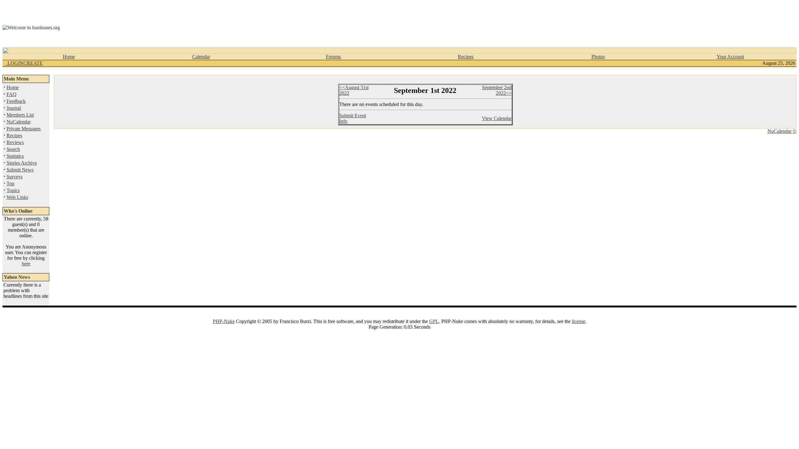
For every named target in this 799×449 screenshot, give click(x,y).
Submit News (20, 169)
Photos (598, 56)
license (578, 321)
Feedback (16, 101)
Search (13, 149)
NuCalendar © (782, 131)
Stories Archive (22, 163)
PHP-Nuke (224, 321)
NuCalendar (19, 121)
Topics (13, 190)
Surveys (14, 176)
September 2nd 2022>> (497, 90)
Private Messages (24, 128)
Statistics (15, 156)
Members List (20, 115)
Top (10, 183)
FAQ (12, 94)
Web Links (17, 197)
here (26, 263)
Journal (14, 108)
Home (69, 56)
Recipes (465, 56)
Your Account (730, 56)
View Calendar (497, 118)
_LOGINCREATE (24, 63)
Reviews (15, 142)
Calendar (201, 56)
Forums (333, 56)
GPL (434, 321)
